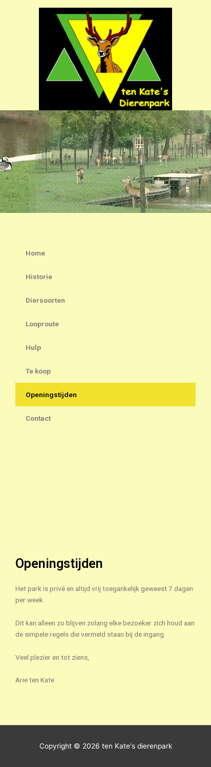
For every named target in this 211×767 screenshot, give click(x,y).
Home (35, 253)
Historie (39, 276)
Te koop (38, 371)
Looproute (42, 324)
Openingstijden (51, 394)
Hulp (33, 347)
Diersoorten (45, 300)
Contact (38, 418)
